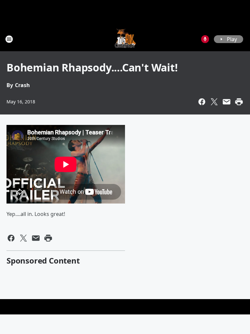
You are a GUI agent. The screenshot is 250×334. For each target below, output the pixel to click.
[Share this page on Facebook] (201, 101)
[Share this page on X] (214, 101)
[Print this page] (238, 101)
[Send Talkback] (205, 39)
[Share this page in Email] (226, 101)
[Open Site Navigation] (9, 39)
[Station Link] (125, 39)
